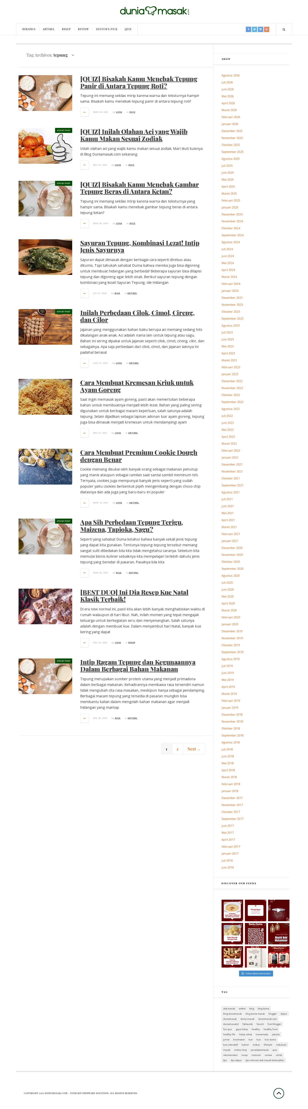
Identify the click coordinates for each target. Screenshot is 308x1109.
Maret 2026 (229, 110)
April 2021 (228, 520)
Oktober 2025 (231, 145)
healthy (256, 1029)
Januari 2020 (230, 624)
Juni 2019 (228, 673)
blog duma (263, 1008)
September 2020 (232, 569)
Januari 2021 (230, 541)
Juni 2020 (228, 589)
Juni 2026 (228, 89)
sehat (279, 1055)
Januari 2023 (230, 374)
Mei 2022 (228, 430)
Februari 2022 (231, 451)
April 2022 (228, 437)
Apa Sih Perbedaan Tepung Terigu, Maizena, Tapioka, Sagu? (131, 525)
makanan (281, 1044)
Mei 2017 (228, 833)
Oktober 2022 (231, 395)
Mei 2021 (228, 513)
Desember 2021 (232, 464)
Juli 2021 (227, 499)
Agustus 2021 (231, 492)
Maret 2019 (229, 694)
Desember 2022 (232, 381)
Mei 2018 (228, 763)
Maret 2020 (229, 610)
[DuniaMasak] (154, 11)
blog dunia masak (255, 1013)
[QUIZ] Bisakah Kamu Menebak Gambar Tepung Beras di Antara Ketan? (139, 188)
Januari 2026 (230, 124)
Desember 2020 (232, 548)
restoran (256, 1055)
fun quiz (227, 1029)
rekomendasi (230, 1055)
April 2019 (228, 687)
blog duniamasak (232, 1013)
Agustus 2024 (231, 242)
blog (251, 1008)
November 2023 (232, 305)
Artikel (49, 29)
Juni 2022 (228, 423)
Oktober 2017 (231, 812)
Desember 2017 (232, 798)
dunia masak (247, 1018)
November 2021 (232, 471)
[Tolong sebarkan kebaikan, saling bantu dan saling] (255, 910)
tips (225, 1060)
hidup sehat (245, 1034)
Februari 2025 (231, 200)
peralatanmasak (260, 1049)
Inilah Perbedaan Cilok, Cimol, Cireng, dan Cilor (137, 316)
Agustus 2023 (231, 325)
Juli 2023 (227, 332)
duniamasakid (231, 1024)
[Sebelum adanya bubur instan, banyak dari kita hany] (232, 910)
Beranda (28, 29)
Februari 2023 (231, 367)
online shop (240, 1049)
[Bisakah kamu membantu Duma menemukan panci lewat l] (255, 933)
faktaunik (247, 1024)
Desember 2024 (232, 214)
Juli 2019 (227, 666)
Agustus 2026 (231, 75)
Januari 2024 (230, 291)
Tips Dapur (236, 1060)
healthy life (229, 1034)
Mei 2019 (228, 680)
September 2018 (232, 735)
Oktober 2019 (231, 645)
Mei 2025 (228, 180)
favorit (260, 1024)
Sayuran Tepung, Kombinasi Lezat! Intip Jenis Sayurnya (139, 246)
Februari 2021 (231, 534)
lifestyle (268, 1044)
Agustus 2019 (231, 659)
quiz (275, 1049)
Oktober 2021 (231, 478)
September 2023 (232, 318)
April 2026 (228, 103)
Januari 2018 (230, 791)
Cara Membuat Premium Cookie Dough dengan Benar (138, 456)
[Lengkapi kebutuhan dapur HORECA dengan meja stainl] (278, 910)
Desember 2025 (232, 131)
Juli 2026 (227, 82)
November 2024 (232, 221)
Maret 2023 (229, 360)
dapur (284, 1013)
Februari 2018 (231, 784)
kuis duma (270, 1039)
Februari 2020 (231, 617)
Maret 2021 (229, 527)
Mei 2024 (228, 263)
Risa (117, 293)
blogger (273, 1013)
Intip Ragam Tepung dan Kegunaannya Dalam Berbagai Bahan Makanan (138, 665)
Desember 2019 (232, 631)
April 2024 (228, 270)
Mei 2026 (228, 96)
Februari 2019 (231, 701)
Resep (66, 29)
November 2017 (232, 805)
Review (83, 29)
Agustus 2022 (231, 409)
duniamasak (230, 1018)
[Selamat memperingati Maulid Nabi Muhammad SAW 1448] (278, 933)
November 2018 (232, 721)
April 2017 (228, 840)
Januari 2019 (230, 708)
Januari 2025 (230, 207)
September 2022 (232, 402)
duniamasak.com (267, 1018)
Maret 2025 (229, 193)
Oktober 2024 (231, 228)
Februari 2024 (231, 284)
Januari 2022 (230, 457)
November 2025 (232, 138)
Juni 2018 (228, 756)
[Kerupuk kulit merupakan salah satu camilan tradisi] (232, 933)
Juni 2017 (228, 826)
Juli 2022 (227, 416)
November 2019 (232, 638)
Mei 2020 (228, 596)
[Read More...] (84, 112)
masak (226, 1049)
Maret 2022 (229, 444)
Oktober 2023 (231, 312)
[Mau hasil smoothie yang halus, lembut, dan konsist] (278, 957)
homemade (262, 1034)
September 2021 (232, 485)
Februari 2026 (231, 117)
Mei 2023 (228, 346)
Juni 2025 (228, 173)
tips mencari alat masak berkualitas (265, 1060)
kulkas (256, 1044)
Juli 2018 (227, 749)
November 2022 (232, 388)
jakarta (276, 1034)
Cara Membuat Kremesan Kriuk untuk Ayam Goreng (137, 386)
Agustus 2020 (231, 576)
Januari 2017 (230, 853)
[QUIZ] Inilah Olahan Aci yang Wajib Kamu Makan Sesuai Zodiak (133, 135)
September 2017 (232, 819)
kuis (258, 1039)
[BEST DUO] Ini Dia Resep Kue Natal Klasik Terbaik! (134, 595)
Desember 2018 (232, 715)
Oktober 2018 (231, 728)
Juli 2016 (227, 860)
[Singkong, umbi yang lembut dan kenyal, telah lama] (232, 957)
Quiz (128, 29)
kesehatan (239, 1039)
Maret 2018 (229, 777)
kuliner (245, 1044)
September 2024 (232, 235)
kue (251, 1039)
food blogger (274, 1024)
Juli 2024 (227, 249)
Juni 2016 (228, 867)
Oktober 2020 (231, 562)
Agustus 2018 (231, 742)
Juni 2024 (228, 256)
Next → (194, 748)
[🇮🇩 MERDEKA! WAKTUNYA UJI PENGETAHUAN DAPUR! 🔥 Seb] (255, 957)
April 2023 (228, 353)
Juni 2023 (228, 339)
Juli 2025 (227, 166)
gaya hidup (242, 1029)
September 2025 (232, 152)
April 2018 (228, 770)
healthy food (271, 1029)
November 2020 (232, 555)
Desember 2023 (232, 298)
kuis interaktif (230, 1044)
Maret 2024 (229, 277)
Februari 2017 (231, 847)
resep (244, 1055)
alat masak (229, 1008)
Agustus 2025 (231, 159)
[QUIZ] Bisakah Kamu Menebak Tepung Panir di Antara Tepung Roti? (138, 82)
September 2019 (232, 652)
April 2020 (228, 603)
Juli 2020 (227, 583)
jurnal (226, 1039)
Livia (119, 112)
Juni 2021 (228, 506)
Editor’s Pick (106, 29)
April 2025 (228, 186)
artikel (242, 1008)
